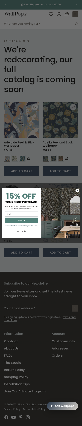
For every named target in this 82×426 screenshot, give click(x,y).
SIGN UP (21, 220)
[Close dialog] (77, 190)
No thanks (21, 231)
